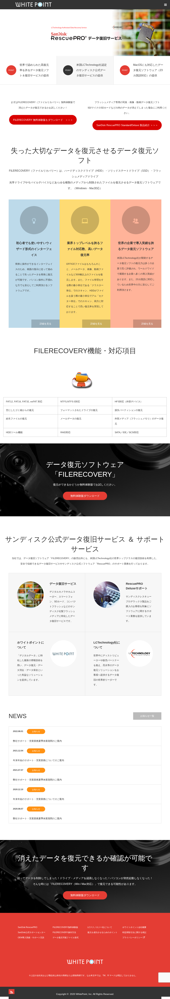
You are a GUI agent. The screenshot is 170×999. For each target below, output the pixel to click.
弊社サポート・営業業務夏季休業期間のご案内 (37, 741)
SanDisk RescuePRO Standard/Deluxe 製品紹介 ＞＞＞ (127, 125)
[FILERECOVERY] (85, 962)
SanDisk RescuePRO (27, 927)
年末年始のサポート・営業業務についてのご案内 (38, 760)
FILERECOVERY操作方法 (64, 932)
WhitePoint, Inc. (84, 994)
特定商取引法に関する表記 (134, 932)
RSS (11, 991)
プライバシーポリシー (132, 937)
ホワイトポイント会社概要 (134, 927)
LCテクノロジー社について (99, 927)
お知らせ (36, 731)
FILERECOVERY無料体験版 (65, 927)
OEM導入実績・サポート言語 (31, 937)
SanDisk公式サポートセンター (31, 932)
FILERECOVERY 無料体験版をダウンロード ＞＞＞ (43, 119)
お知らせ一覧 (147, 716)
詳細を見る (45, 323)
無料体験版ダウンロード (85, 495)
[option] (85, 32)
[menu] (165, 4)
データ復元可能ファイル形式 (66, 937)
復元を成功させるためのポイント (102, 932)
